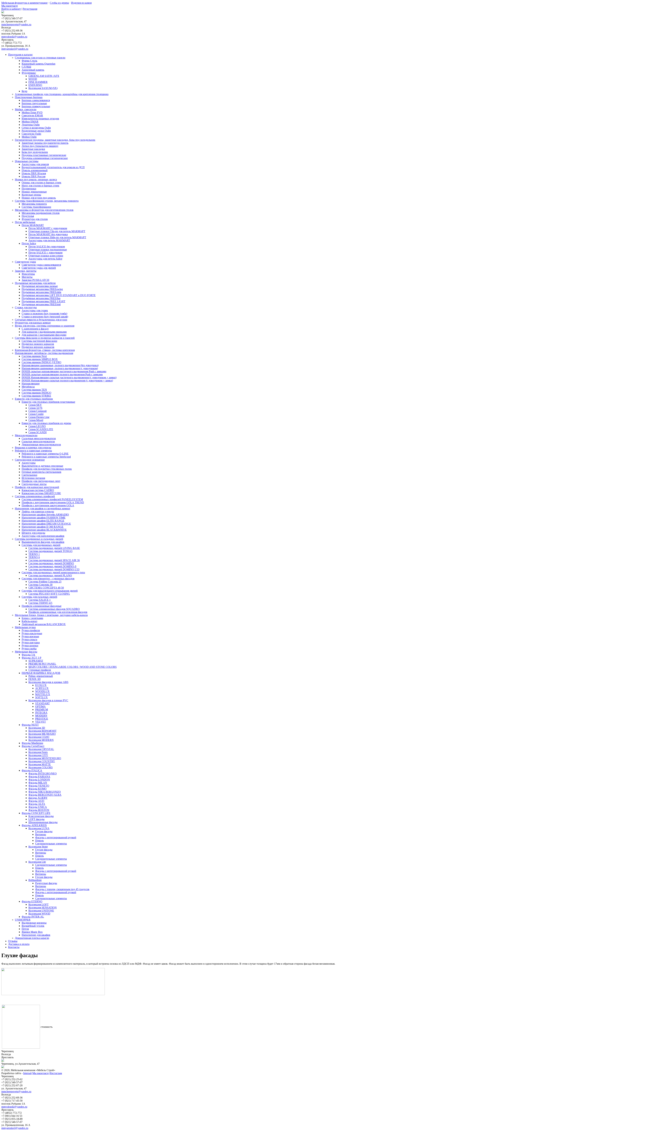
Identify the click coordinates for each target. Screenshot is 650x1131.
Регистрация (30, 8)
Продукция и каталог (20, 54)
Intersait (27, 1073)
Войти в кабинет (11, 8)
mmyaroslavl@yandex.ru (14, 48)
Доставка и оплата (18, 944)
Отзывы (12, 941)
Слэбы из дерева (59, 2)
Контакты (13, 947)
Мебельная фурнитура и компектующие (24, 2)
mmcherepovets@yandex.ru (16, 24)
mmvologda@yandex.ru (14, 36)
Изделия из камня (81, 2)
